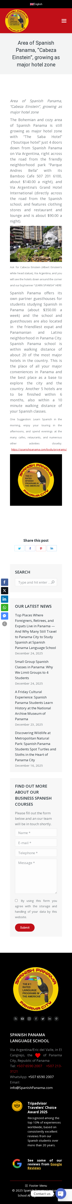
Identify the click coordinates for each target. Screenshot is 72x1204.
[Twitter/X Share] (4, 590)
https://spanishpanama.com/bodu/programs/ (39, 449)
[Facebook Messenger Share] (4, 616)
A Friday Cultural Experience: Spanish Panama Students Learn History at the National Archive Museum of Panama (34, 705)
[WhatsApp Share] (4, 607)
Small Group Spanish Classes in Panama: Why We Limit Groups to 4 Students (34, 669)
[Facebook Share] (4, 582)
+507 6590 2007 (29, 1066)
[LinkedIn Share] (4, 599)
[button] (4, 623)
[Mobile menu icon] (64, 21)
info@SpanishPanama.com (31, 1087)
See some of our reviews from (45, 1164)
